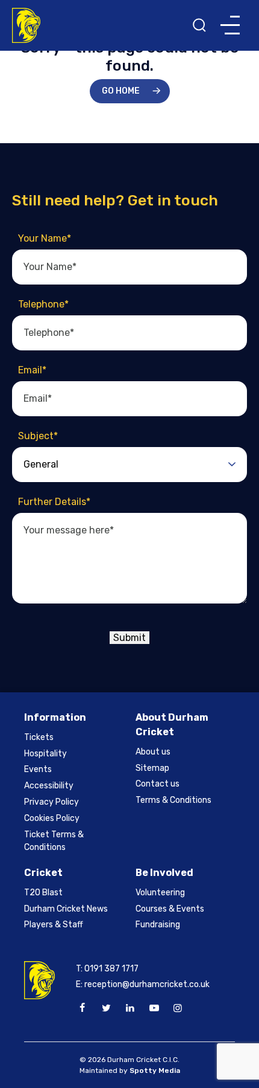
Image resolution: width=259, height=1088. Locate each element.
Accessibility (48, 786)
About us (153, 752)
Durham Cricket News (66, 909)
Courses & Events (170, 909)
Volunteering (160, 892)
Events (38, 769)
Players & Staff (53, 924)
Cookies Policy (52, 818)
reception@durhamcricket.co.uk (147, 984)
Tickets (39, 737)
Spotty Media (155, 1070)
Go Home (121, 91)
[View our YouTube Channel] (153, 1008)
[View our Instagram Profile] (177, 1008)
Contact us (157, 784)
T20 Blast (43, 892)
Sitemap (152, 768)
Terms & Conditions (173, 800)
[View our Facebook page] (82, 1008)
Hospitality (45, 753)
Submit (129, 637)
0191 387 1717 (111, 969)
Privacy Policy (51, 802)
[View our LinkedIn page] (130, 1008)
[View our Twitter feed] (106, 1008)
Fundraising (158, 924)
